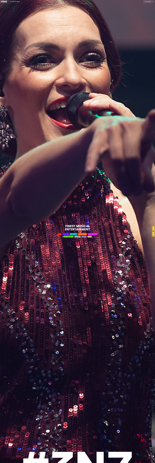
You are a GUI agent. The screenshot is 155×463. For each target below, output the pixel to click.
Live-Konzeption (73, 234)
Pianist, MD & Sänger (82, 234)
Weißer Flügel (77, 236)
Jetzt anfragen (147, 1)
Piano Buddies (66, 234)
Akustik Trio (84, 236)
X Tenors (89, 236)
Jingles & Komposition (92, 234)
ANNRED (59, 234)
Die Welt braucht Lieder (68, 236)
